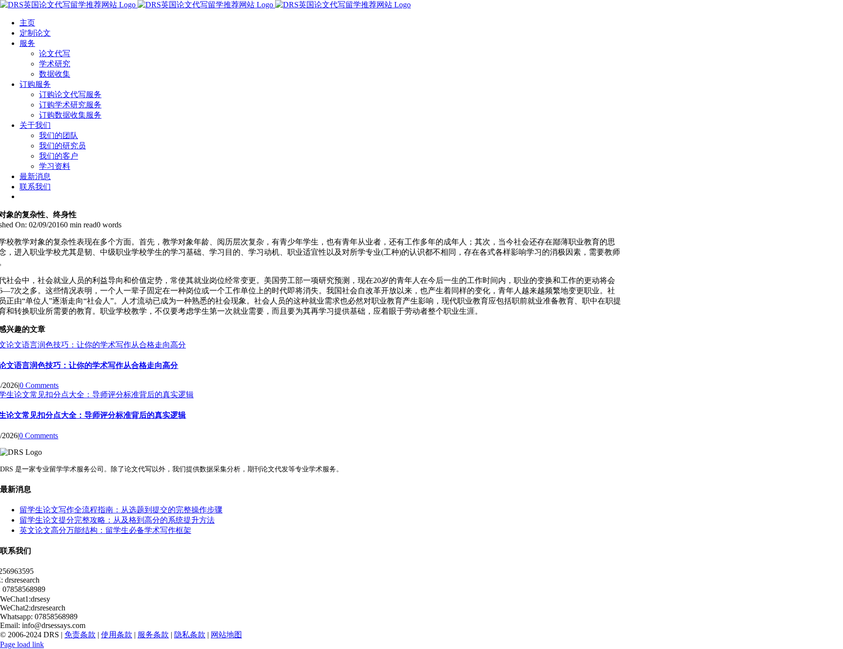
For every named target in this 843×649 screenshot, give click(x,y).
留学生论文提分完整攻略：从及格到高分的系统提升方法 (117, 520)
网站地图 (226, 634)
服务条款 (153, 634)
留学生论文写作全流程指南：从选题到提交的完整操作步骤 (121, 510)
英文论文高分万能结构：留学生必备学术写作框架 (105, 530)
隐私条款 (189, 634)
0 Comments (39, 385)
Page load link (22, 644)
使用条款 (116, 634)
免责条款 (80, 634)
